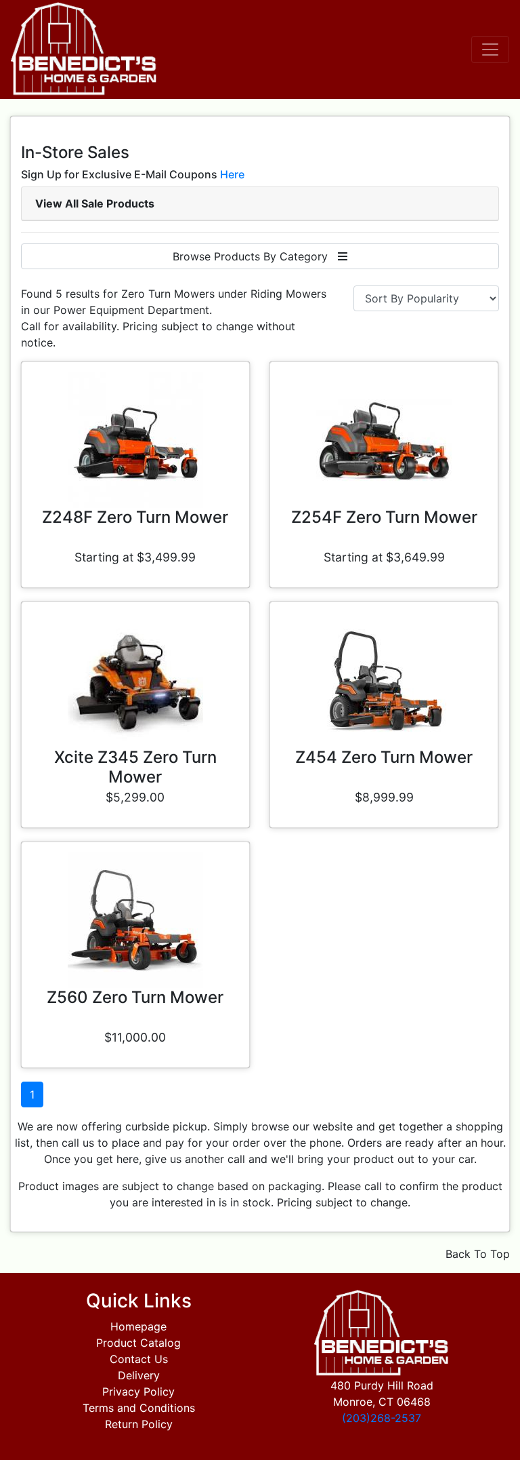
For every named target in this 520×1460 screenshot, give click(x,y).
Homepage (138, 1326)
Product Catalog (138, 1342)
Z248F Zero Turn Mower (135, 517)
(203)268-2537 (381, 1418)
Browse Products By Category (255, 256)
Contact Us (139, 1359)
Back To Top (478, 1254)
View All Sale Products (94, 203)
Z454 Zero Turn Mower (384, 757)
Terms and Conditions (139, 1408)
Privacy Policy (138, 1391)
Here (232, 174)
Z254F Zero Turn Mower (384, 517)
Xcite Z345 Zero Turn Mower (135, 767)
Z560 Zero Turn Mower (135, 997)
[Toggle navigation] (490, 49)
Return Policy (139, 1424)
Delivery (139, 1375)
